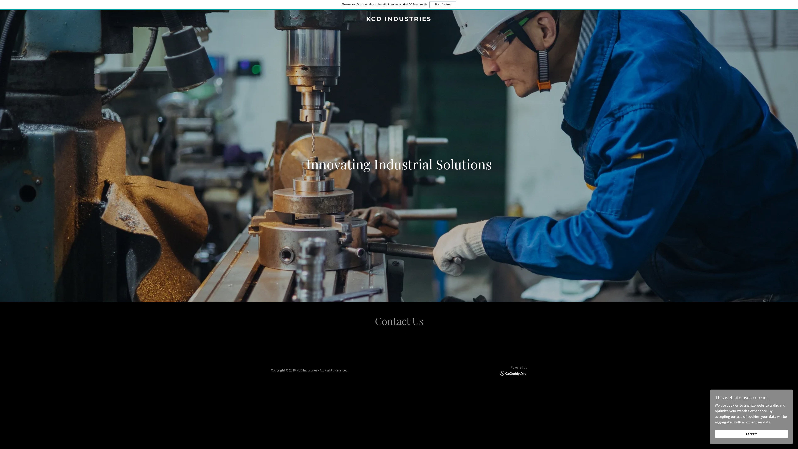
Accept (751, 434)
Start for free (443, 4)
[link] (399, 19)
